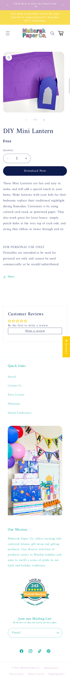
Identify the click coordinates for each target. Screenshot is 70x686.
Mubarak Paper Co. (30, 668)
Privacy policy (16, 674)
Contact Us (14, 385)
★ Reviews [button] (66, 346)
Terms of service (36, 674)
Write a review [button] (35, 331)
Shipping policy (56, 674)
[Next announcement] (62, 5)
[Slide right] (43, 120)
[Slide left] (26, 120)
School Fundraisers (19, 412)
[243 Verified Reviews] (35, 607)
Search (12, 376)
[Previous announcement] (7, 5)
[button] (8, 33)
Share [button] (11, 276)
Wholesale (14, 403)
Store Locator (16, 394)
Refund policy (51, 668)
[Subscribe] (57, 632)
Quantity (8, 150)
